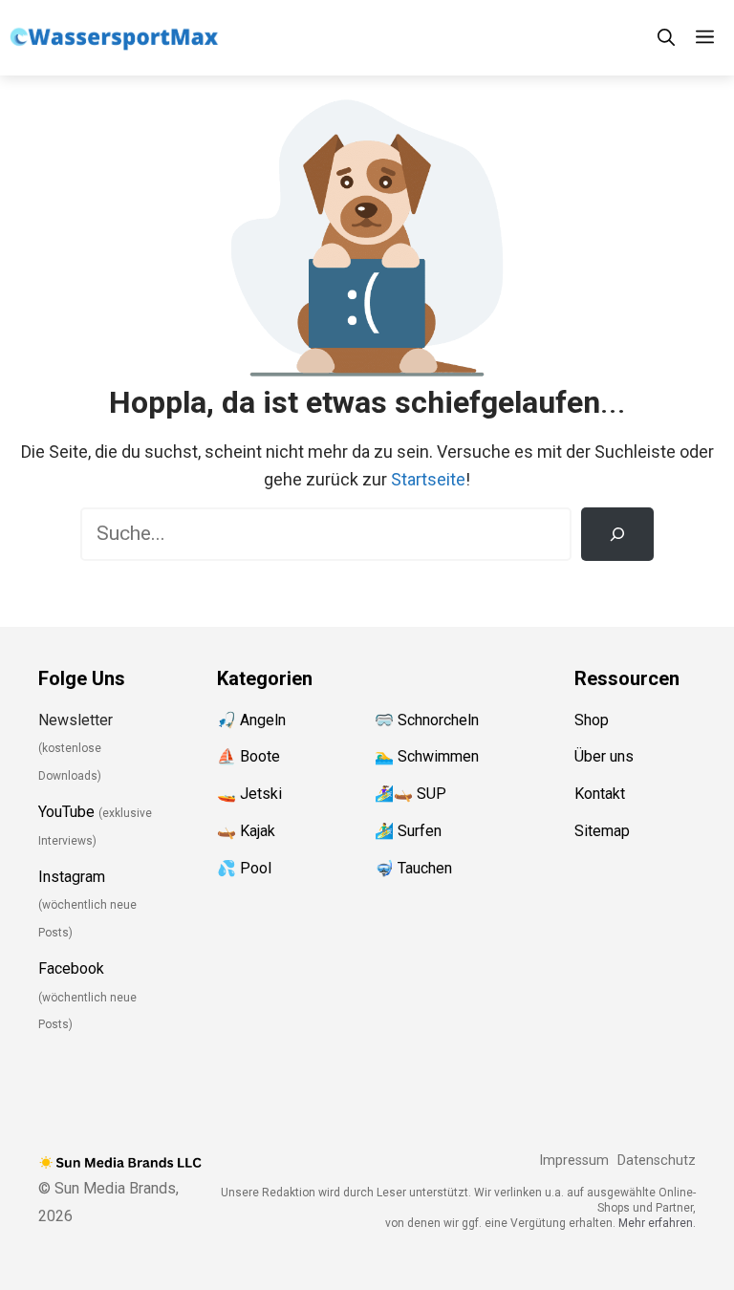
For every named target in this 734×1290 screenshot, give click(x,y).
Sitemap (602, 831)
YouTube (66, 812)
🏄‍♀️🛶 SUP (410, 794)
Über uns (604, 756)
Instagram (71, 877)
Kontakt (599, 794)
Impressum (574, 1160)
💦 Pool (244, 868)
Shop (591, 720)
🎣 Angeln (251, 720)
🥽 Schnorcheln (427, 720)
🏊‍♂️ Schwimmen (427, 756)
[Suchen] (617, 534)
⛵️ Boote (248, 756)
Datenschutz (656, 1160)
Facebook (71, 968)
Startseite (428, 479)
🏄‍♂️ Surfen (408, 831)
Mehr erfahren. (657, 1223)
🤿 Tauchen (413, 868)
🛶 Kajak (246, 831)
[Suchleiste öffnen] (666, 38)
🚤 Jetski (249, 794)
